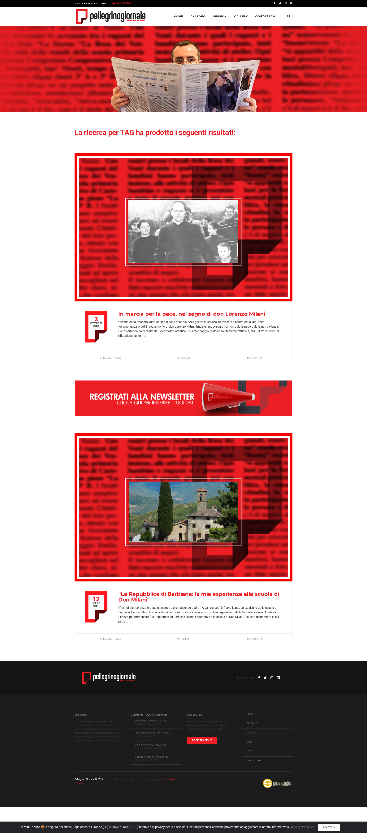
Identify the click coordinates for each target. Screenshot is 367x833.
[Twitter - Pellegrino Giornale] (280, 3)
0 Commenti (258, 357)
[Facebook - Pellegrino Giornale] (274, 3)
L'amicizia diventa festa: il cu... (151, 744)
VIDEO (250, 742)
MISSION (251, 732)
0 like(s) (185, 357)
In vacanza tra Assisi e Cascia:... (152, 720)
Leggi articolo (112, 357)
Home (178, 16)
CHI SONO (252, 723)
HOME (250, 714)
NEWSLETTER (123, 3)
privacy (296, 827)
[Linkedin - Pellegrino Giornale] (290, 3)
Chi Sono (198, 16)
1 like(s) (185, 639)
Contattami (265, 16)
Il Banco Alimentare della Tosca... (152, 756)
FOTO (250, 751)
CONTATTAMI (254, 760)
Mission (220, 16)
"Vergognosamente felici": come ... (153, 732)
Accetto (329, 827)
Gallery (240, 16)
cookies (309, 827)
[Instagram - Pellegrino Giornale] (285, 3)
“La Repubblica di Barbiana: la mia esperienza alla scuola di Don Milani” (198, 597)
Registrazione (202, 740)
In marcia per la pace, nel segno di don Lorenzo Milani (191, 314)
